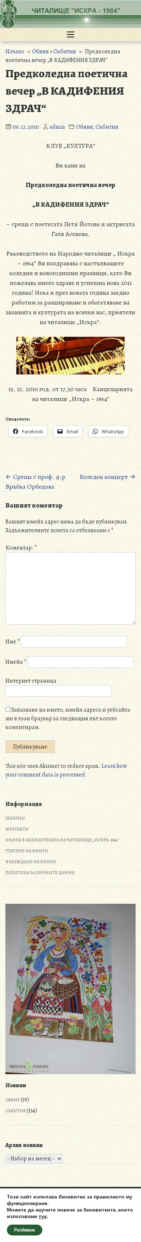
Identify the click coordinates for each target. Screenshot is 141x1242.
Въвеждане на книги (30, 862)
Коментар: (21, 548)
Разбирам (24, 1230)
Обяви (40, 51)
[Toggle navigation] (70, 34)
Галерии (15, 818)
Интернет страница (30, 681)
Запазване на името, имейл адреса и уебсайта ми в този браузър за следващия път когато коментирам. (67, 718)
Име (12, 642)
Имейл (15, 662)
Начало (14, 51)
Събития (64, 51)
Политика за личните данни (40, 872)
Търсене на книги (26, 851)
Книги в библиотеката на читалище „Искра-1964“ (62, 840)
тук (43, 1216)
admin (57, 127)
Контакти (17, 829)
